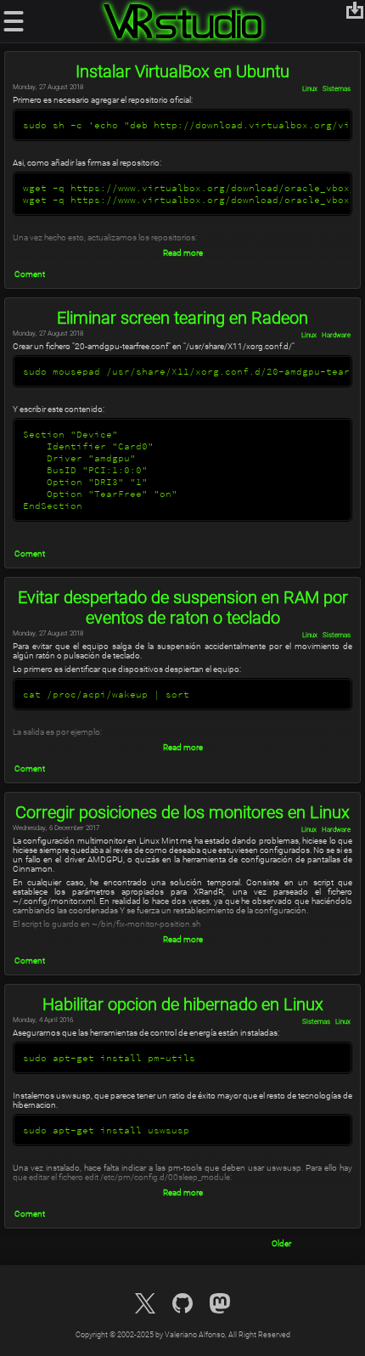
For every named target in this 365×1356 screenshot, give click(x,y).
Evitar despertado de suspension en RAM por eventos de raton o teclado (183, 607)
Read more (183, 252)
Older (281, 1243)
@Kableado (145, 1303)
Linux (309, 89)
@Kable (220, 1303)
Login (355, 10)
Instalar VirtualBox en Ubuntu (182, 71)
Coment (29, 274)
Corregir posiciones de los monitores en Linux (182, 812)
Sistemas (337, 89)
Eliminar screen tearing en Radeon (182, 318)
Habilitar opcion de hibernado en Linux (182, 1004)
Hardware (336, 335)
